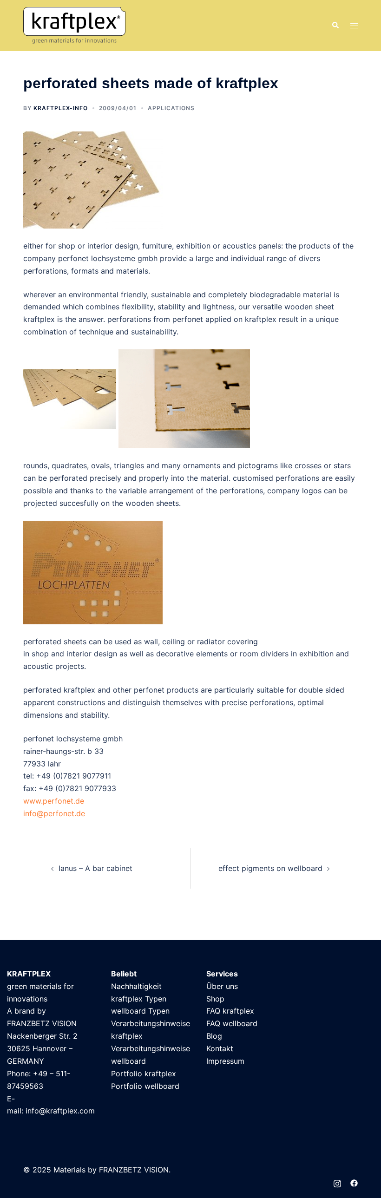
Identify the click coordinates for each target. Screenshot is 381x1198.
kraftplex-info (60, 108)
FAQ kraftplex (230, 1010)
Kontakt (219, 1048)
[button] (335, 25)
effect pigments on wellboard (270, 868)
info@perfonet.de (54, 813)
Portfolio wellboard (145, 1086)
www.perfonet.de (53, 800)
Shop (215, 998)
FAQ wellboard (231, 1023)
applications (171, 108)
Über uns (222, 986)
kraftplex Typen (138, 998)
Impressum (225, 1061)
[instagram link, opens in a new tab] (337, 1182)
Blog (214, 1036)
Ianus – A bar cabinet (95, 868)
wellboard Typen (140, 1010)
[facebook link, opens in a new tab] (354, 1182)
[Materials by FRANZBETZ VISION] (74, 25)
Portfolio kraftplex (143, 1073)
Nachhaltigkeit (136, 986)
